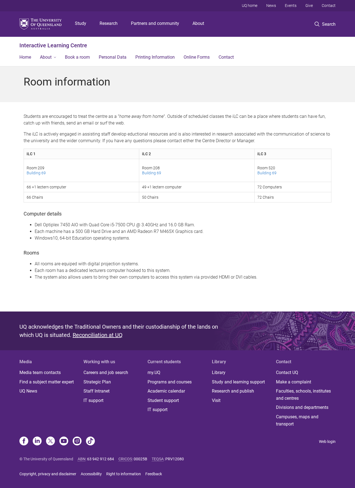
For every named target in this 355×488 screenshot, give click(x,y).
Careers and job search (105, 372)
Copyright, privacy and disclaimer (47, 474)
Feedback (153, 474)
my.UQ (154, 372)
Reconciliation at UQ (98, 335)
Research (109, 23)
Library (218, 372)
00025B (140, 459)
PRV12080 (174, 459)
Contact (329, 5)
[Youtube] (63, 441)
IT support (93, 400)
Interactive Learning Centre (53, 45)
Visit (216, 400)
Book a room (77, 57)
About (198, 23)
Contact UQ (287, 372)
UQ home (249, 5)
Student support (163, 400)
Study (80, 23)
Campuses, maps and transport (297, 420)
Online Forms (197, 57)
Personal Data (112, 57)
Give (309, 5)
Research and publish (233, 391)
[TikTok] (90, 441)
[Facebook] (23, 441)
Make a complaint (293, 382)
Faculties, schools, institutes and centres (303, 394)
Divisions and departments (302, 407)
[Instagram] (77, 441)
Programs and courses (170, 382)
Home (25, 57)
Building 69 (36, 173)
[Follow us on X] (50, 441)
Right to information (123, 474)
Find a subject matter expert (46, 382)
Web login (327, 441)
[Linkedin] (37, 441)
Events (290, 5)
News (271, 5)
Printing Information (155, 57)
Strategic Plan (97, 382)
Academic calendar (166, 391)
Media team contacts (40, 372)
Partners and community (155, 23)
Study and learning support (238, 382)
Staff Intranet (96, 391)
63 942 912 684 (100, 459)
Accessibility (91, 474)
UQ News (28, 391)
